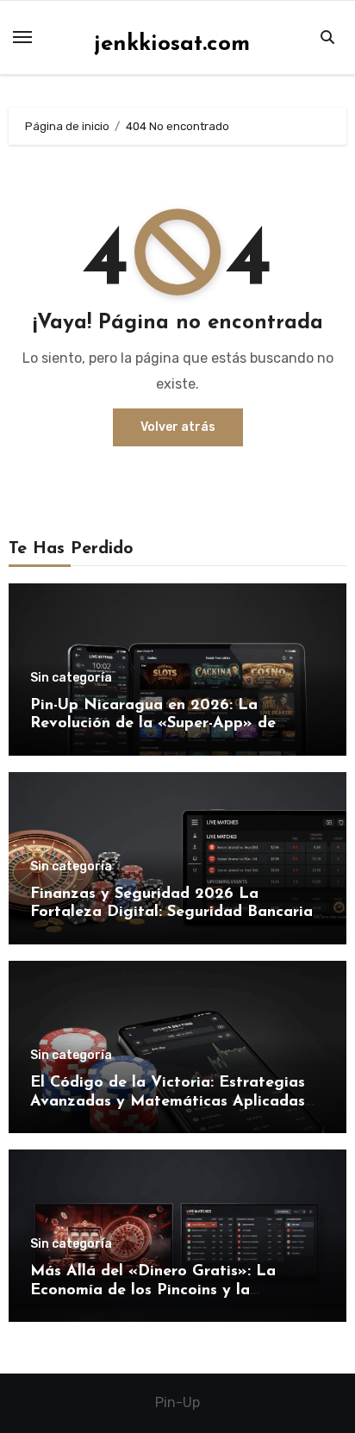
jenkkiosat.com (172, 44)
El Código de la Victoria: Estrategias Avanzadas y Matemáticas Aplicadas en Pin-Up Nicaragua (167, 1101)
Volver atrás (177, 427)
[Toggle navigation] (22, 37)
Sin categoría (71, 678)
